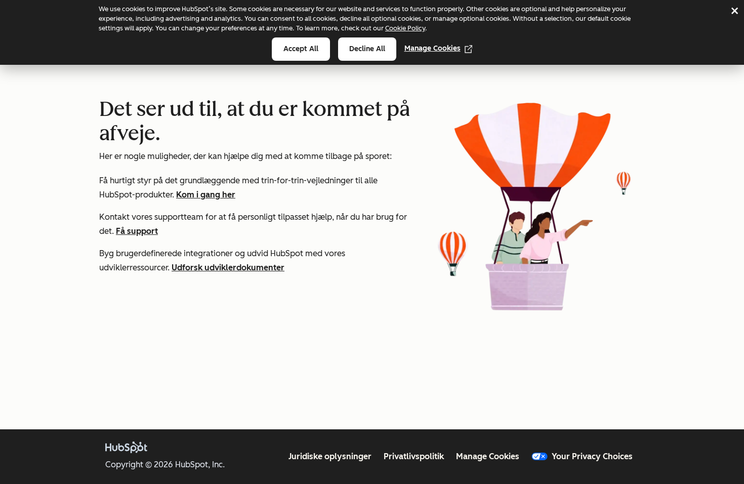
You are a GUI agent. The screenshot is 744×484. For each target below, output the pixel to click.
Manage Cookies (432, 48)
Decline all (367, 49)
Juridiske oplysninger (329, 456)
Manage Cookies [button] (487, 456)
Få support (137, 231)
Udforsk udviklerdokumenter (228, 267)
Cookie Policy (405, 28)
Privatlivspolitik (414, 456)
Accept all (300, 49)
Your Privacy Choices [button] (592, 456)
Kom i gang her (205, 194)
